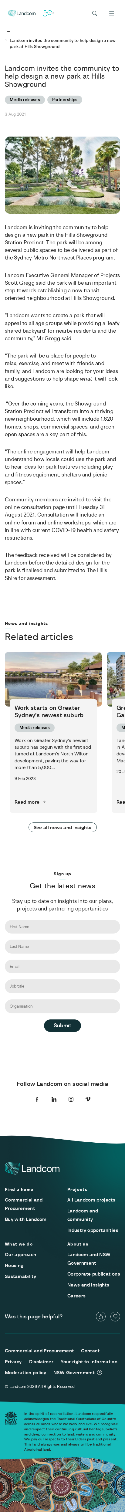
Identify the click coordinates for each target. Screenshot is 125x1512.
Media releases (25, 99)
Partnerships (64, 99)
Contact (90, 1351)
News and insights (88, 1285)
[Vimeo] (88, 1099)
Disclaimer (41, 1361)
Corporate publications (93, 1274)
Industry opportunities (92, 1230)
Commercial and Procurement (39, 1351)
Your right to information (89, 1361)
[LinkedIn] (54, 1099)
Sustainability (20, 1276)
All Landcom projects (91, 1200)
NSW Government (74, 1372)
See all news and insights (63, 827)
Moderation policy (25, 1372)
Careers (76, 1296)
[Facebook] (37, 1099)
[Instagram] (71, 1099)
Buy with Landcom (26, 1219)
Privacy (13, 1361)
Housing (14, 1265)
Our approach (20, 1254)
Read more (27, 802)
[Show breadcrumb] (8, 31)
